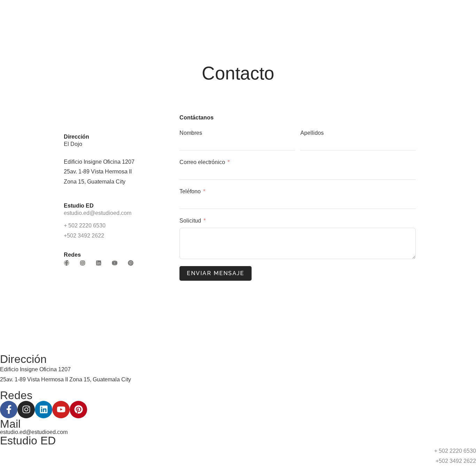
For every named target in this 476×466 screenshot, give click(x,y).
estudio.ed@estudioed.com (97, 213)
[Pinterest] (130, 263)
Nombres (190, 133)
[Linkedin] (98, 263)
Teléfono (190, 191)
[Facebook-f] (66, 263)
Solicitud (190, 221)
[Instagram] (82, 263)
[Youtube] (114, 263)
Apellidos (312, 133)
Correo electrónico (202, 162)
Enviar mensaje (215, 273)
